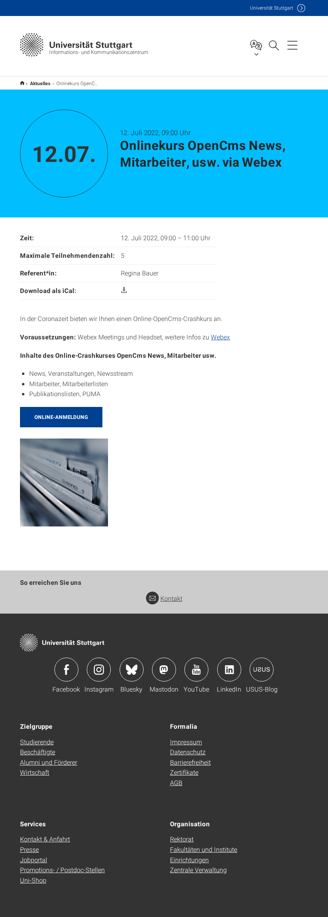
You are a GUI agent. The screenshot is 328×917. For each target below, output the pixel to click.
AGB (176, 782)
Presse (29, 849)
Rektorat (182, 839)
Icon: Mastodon (164, 670)
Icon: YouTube (196, 670)
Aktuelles (40, 83)
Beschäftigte (37, 752)
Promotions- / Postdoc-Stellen (62, 869)
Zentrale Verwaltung (198, 869)
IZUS (22, 83)
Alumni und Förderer (48, 762)
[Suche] (273, 44)
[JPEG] (64, 481)
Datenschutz (188, 752)
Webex (220, 337)
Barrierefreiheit (190, 762)
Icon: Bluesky (132, 670)
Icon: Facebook (66, 670)
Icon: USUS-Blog (262, 670)
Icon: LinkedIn (229, 670)
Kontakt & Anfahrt (45, 839)
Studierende (37, 742)
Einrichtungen (189, 859)
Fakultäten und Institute (203, 849)
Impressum (186, 742)
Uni (271, 8)
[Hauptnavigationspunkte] (292, 44)
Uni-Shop (33, 880)
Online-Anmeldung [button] (61, 417)
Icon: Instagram (99, 670)
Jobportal (33, 859)
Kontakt (171, 598)
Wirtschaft (34, 772)
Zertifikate (184, 772)
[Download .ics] (124, 290)
